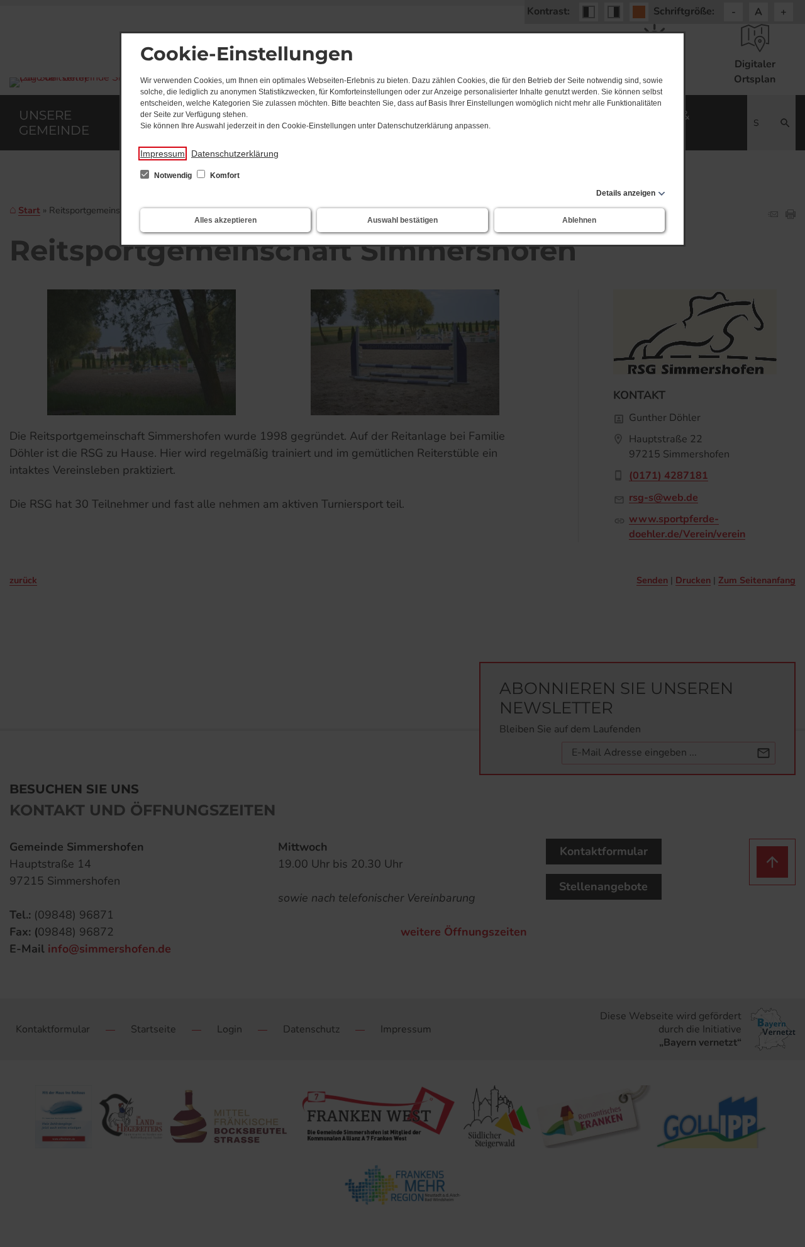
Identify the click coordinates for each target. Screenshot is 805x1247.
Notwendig (173, 175)
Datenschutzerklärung (235, 153)
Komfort (224, 175)
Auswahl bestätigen (402, 220)
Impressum (162, 153)
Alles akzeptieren (225, 220)
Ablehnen (579, 220)
